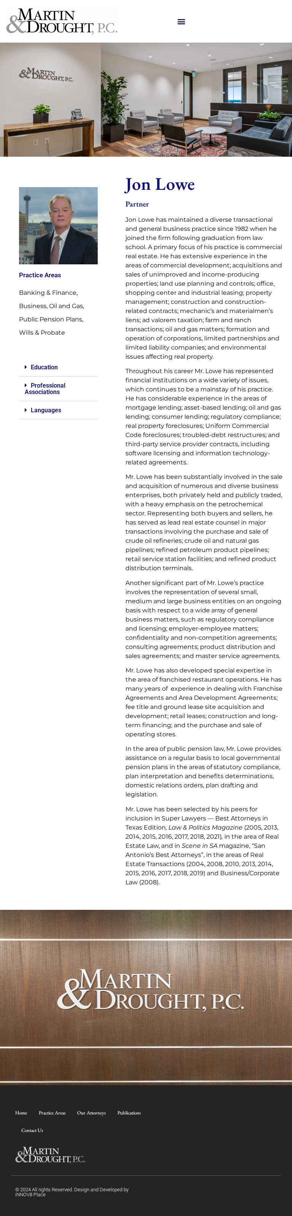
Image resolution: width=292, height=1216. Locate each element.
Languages (46, 410)
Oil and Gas (66, 306)
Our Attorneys (91, 1113)
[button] (181, 21)
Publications (129, 1113)
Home (21, 1113)
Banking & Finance (47, 292)
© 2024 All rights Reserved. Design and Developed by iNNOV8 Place (72, 1192)
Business (32, 306)
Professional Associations (45, 389)
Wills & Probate (42, 332)
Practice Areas (52, 1113)
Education (44, 367)
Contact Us (32, 1130)
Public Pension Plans (50, 319)
